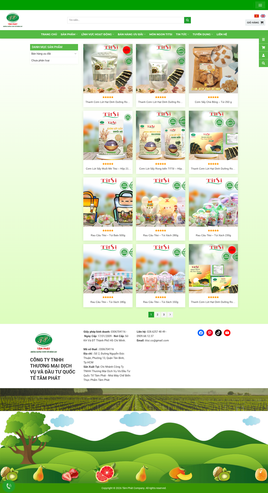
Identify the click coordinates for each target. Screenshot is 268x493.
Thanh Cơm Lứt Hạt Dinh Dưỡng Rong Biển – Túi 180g (108, 102)
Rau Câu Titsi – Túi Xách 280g (160, 235)
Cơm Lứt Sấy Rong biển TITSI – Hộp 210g (160, 168)
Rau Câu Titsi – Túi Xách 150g (160, 301)
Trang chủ (49, 34)
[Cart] (263, 47)
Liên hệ (222, 34)
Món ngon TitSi (160, 34)
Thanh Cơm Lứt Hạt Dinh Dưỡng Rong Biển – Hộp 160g (213, 302)
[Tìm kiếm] (187, 20)
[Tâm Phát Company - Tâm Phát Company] (14, 20)
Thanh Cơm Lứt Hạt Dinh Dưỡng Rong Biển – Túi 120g (160, 102)
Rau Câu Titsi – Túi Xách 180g (108, 301)
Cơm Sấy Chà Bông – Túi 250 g (213, 101)
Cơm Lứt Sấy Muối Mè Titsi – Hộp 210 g (108, 168)
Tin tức (181, 34)
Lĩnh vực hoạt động (96, 34)
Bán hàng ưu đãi (130, 34)
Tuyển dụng (202, 34)
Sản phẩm (68, 34)
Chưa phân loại (40, 60)
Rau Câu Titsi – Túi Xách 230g (213, 235)
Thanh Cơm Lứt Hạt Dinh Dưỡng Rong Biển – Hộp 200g (213, 168)
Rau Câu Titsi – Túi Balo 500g (108, 235)
